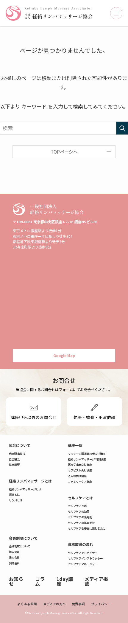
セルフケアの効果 (78, 511)
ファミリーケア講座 (80, 481)
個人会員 (14, 552)
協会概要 (14, 465)
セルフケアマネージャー (82, 564)
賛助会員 (14, 563)
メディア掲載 (96, 581)
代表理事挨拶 (17, 454)
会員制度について (23, 538)
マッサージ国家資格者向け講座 (86, 454)
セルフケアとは (80, 498)
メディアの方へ (54, 604)
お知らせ (16, 581)
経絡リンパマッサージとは (30, 481)
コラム (40, 581)
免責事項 (78, 604)
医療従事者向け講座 (80, 465)
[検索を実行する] (122, 128)
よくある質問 (27, 604)
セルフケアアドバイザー (82, 553)
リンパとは (15, 500)
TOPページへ (64, 151)
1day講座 (65, 581)
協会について (19, 445)
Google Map (64, 355)
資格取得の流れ (80, 544)
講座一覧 (75, 445)
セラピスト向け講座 (80, 470)
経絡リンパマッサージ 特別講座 (87, 459)
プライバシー (101, 604)
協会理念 (14, 459)
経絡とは (14, 495)
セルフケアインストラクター (85, 558)
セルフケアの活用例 (80, 517)
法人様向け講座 (77, 476)
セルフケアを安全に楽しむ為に (86, 528)
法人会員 (14, 557)
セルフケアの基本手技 (81, 523)
